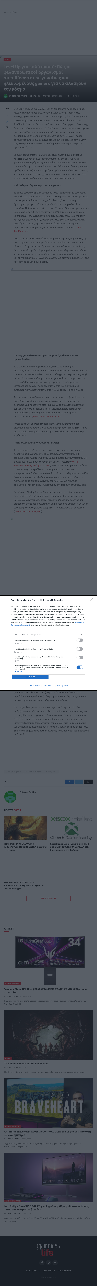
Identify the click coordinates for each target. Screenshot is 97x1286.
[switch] (80, 640)
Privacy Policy (62, 686)
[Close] (92, 600)
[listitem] (48, 634)
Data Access (48, 686)
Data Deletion (34, 686)
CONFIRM (30, 677)
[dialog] (48, 643)
